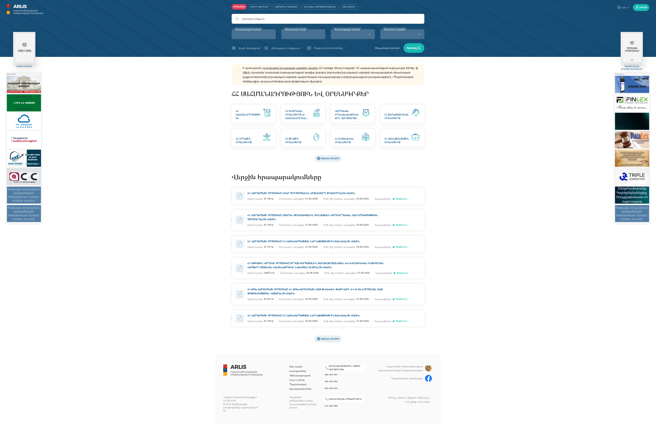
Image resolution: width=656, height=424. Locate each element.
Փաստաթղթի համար (248, 29)
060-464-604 (331, 388)
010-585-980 (331, 406)
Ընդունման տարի (295, 29)
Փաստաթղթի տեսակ (347, 29)
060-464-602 (331, 381)
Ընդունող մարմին (394, 29)
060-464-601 (331, 374)
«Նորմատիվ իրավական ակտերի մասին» (290, 68)
